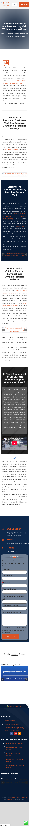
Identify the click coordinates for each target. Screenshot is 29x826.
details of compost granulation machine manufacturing (14, 216)
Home (3, 34)
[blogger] (19, 733)
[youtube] (15, 733)
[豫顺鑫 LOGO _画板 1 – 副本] (14, 706)
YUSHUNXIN (9, 799)
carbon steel (20, 226)
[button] (3, 254)
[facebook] (11, 733)
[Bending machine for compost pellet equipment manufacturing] (14, 253)
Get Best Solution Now (12, 724)
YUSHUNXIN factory (11, 149)
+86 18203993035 (10, 720)
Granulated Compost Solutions (18, 797)
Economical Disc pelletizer (14, 743)
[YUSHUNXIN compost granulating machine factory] (14, 173)
